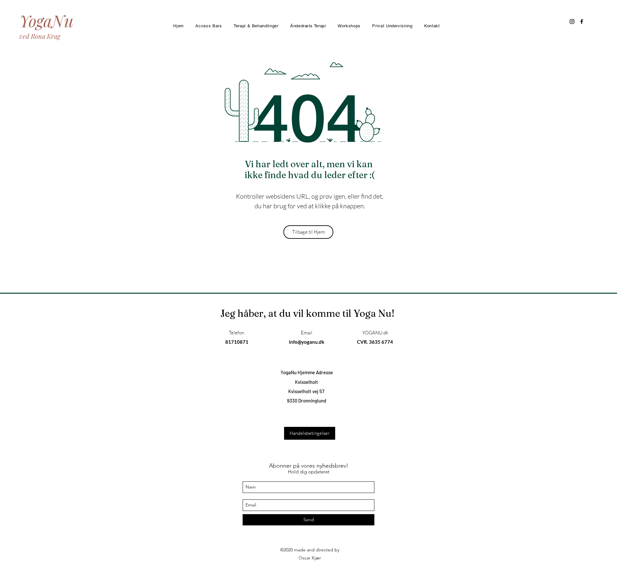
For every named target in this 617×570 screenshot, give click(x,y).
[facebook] (581, 21)
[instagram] (572, 21)
